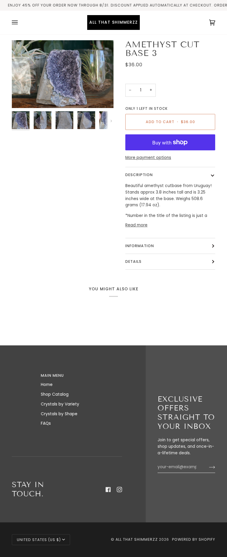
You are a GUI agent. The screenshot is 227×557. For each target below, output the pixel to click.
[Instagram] (119, 489)
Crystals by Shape (59, 414)
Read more (136, 225)
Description (139, 174)
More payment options (148, 157)
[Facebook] (108, 489)
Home (47, 384)
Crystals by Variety (60, 404)
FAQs (46, 423)
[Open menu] (21, 22)
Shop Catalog (55, 394)
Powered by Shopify (193, 539)
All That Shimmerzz (137, 539)
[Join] (207, 467)
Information (139, 245)
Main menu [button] (52, 375)
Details (133, 261)
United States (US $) (39, 539)
